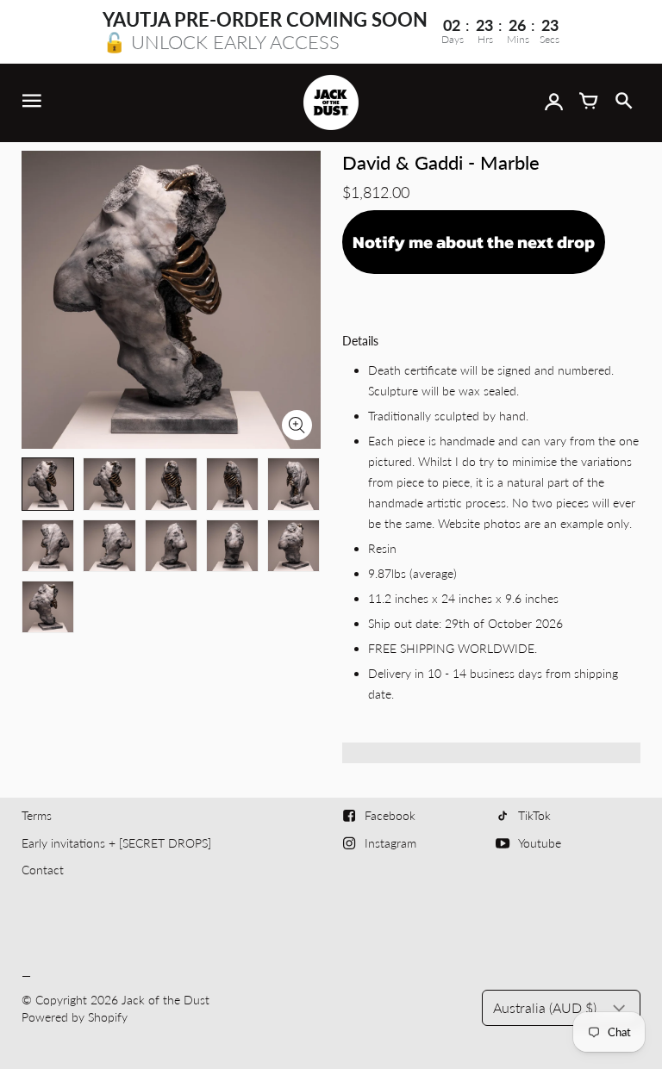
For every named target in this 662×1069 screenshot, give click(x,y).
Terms (37, 815)
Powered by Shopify (75, 1017)
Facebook (390, 815)
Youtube (539, 843)
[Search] (623, 102)
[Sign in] (554, 102)
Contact (43, 869)
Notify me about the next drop (474, 242)
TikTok (534, 815)
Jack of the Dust (165, 999)
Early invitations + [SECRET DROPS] (116, 843)
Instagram (390, 843)
